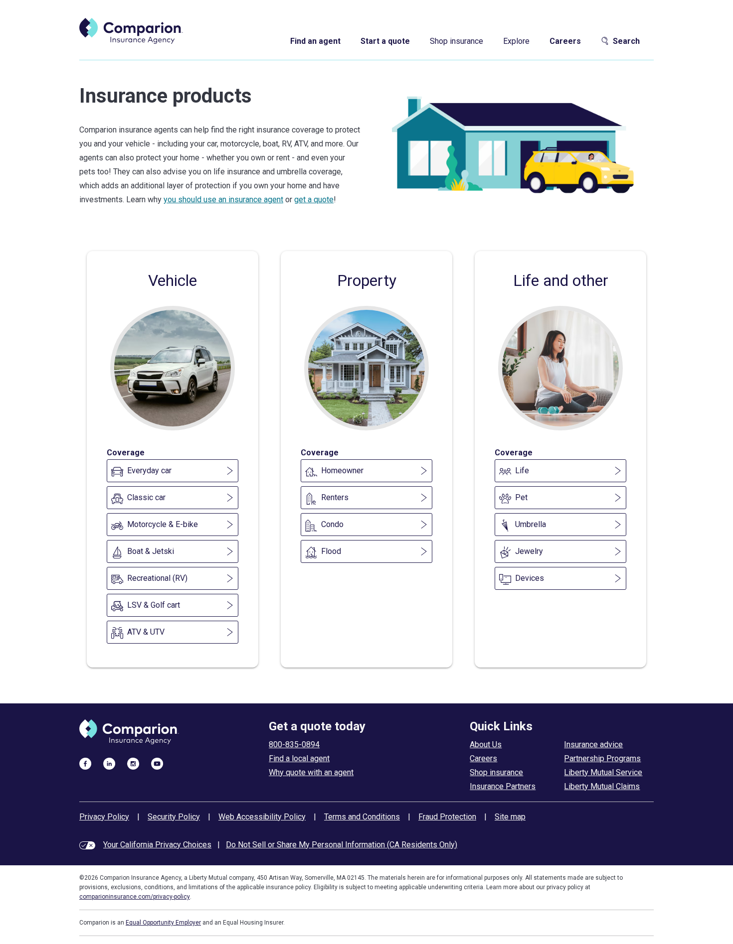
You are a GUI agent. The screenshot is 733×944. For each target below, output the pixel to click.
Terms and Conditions (362, 816)
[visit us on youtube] (157, 763)
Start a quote (385, 41)
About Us (486, 744)
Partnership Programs (602, 758)
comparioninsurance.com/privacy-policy (134, 896)
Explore (516, 41)
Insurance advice (593, 744)
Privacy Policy (104, 816)
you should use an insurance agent (223, 199)
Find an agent (315, 41)
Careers (565, 41)
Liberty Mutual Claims (602, 786)
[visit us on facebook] (85, 763)
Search (626, 41)
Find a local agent (299, 758)
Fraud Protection (447, 816)
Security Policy (174, 816)
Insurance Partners (503, 786)
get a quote (314, 199)
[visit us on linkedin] (109, 763)
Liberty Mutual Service (603, 772)
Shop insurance (456, 41)
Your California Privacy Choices (157, 844)
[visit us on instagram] (133, 763)
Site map (510, 816)
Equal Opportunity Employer (163, 922)
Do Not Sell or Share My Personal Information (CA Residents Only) (341, 844)
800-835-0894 (294, 744)
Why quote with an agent (311, 772)
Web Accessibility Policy (262, 816)
